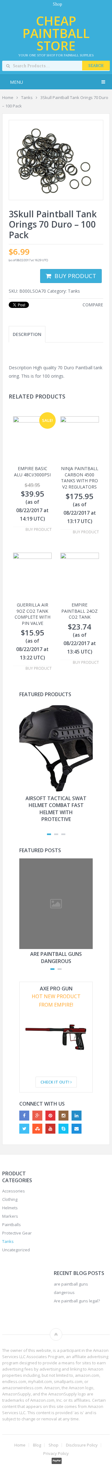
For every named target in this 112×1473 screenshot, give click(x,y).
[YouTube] (50, 1129)
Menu (16, 82)
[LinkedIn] (77, 1116)
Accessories (13, 1191)
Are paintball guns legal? (77, 1301)
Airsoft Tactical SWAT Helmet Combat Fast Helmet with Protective (56, 809)
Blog (37, 1445)
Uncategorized (16, 1250)
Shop (57, 4)
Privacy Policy (56, 1454)
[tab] (27, 334)
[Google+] (37, 1116)
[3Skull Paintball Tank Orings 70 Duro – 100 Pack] (56, 160)
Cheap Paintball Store (56, 33)
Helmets (10, 1208)
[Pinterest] (50, 1116)
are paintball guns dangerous (56, 957)
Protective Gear (17, 1233)
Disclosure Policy (82, 1445)
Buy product (75, 276)
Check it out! (55, 1082)
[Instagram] (63, 1116)
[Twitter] (24, 1129)
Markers (10, 1216)
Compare (92, 305)
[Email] (77, 1129)
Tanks (27, 97)
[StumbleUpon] (37, 1129)
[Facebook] (24, 1116)
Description (27, 334)
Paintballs (11, 1224)
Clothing (9, 1199)
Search (96, 65)
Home (7, 97)
